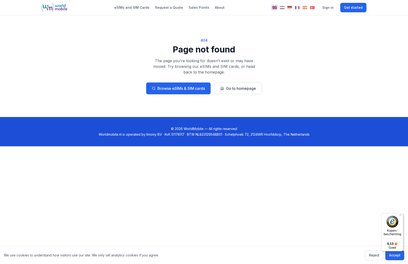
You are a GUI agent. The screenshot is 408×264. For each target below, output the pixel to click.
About (220, 7)
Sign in (328, 7)
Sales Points (199, 7)
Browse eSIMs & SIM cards (181, 88)
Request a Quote (169, 7)
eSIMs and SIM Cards (131, 7)
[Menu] (400, 216)
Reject (374, 255)
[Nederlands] (282, 7)
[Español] (305, 7)
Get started (353, 7)
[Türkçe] (312, 7)
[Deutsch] (289, 7)
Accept (394, 255)
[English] (274, 7)
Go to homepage (241, 88)
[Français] (297, 7)
